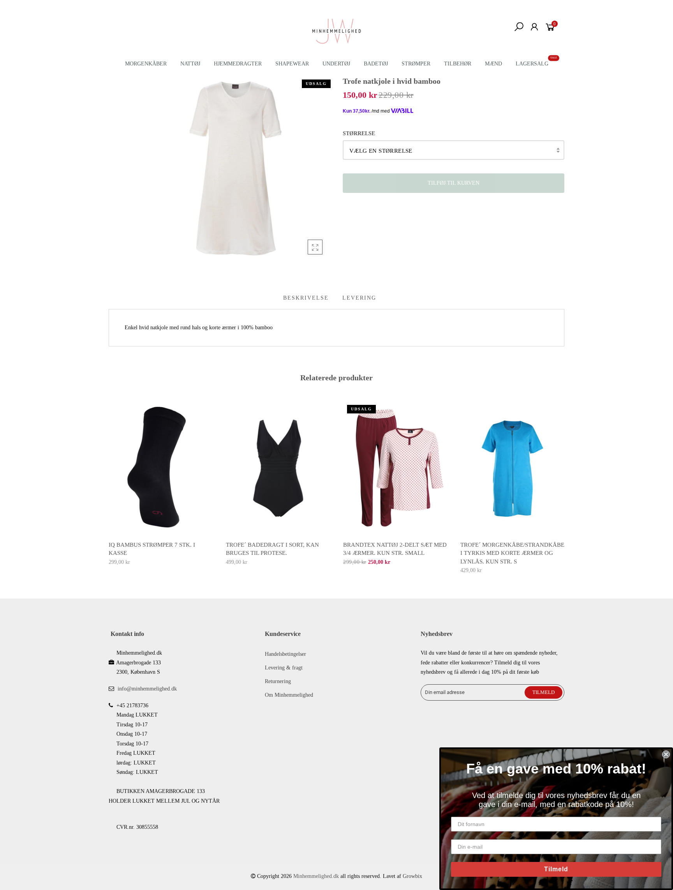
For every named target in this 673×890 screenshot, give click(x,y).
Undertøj (336, 64)
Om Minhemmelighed (289, 695)
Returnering (278, 681)
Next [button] (564, 482)
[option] (161, 484)
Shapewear (292, 64)
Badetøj (376, 64)
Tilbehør (457, 64)
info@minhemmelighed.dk (147, 689)
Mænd (493, 64)
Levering (359, 298)
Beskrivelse (306, 298)
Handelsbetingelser (285, 654)
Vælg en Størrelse (380, 151)
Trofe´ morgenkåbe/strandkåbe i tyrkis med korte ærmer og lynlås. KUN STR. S (512, 553)
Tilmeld (556, 869)
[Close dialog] (666, 754)
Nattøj (190, 64)
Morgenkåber (146, 64)
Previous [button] (108, 482)
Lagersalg (532, 64)
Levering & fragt (284, 668)
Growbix (412, 876)
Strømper (416, 64)
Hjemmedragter (238, 64)
